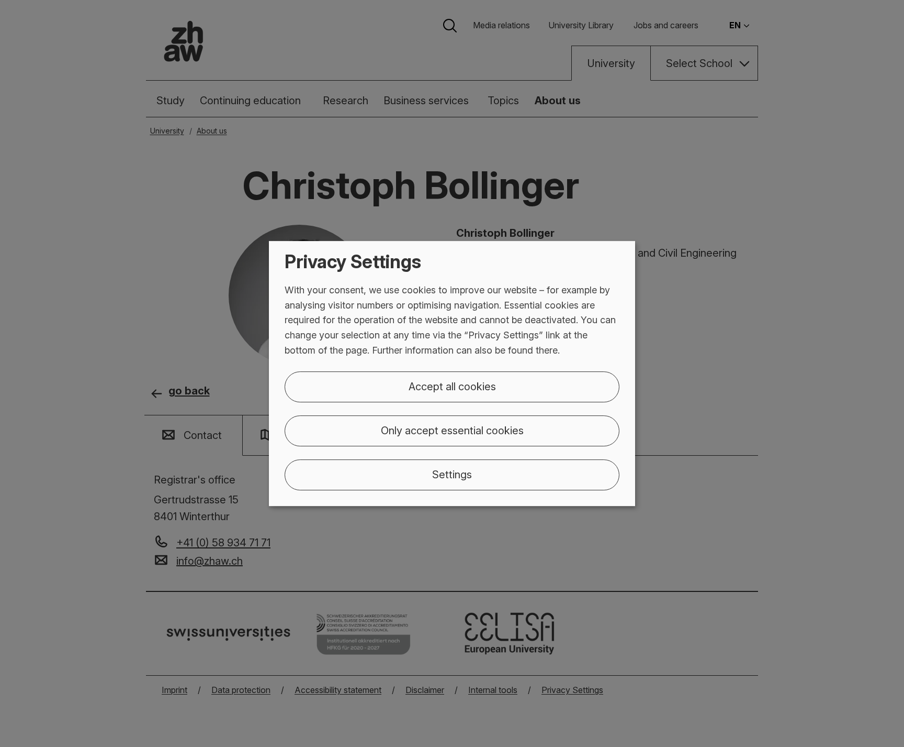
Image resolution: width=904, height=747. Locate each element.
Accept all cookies (452, 386)
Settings (452, 474)
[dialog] (452, 373)
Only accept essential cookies (452, 430)
